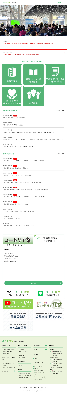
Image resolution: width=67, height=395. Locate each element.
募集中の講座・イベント (24, 349)
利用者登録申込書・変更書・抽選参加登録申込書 (57, 353)
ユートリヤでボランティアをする (9, 364)
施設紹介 (36, 349)
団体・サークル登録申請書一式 (57, 364)
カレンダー (21, 355)
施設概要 (36, 368)
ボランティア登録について (9, 367)
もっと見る (61, 110)
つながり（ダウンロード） (24, 365)
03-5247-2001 (12, 258)
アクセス (33, 283)
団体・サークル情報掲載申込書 (57, 372)
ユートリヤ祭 (5, 371)
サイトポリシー (23, 387)
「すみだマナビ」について (9, 349)
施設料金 (36, 358)
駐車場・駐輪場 (38, 380)
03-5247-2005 (13, 260)
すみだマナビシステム (8, 351)
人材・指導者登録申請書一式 (57, 360)
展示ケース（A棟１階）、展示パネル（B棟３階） (25, 376)
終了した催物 (22, 357)
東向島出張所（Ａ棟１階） (40, 373)
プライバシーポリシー (34, 387)
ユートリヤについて (38, 366)
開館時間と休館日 (39, 370)
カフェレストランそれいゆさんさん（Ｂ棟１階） (40, 377)
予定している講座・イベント (24, 352)
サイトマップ (44, 387)
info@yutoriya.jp (12, 261)
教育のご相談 (6, 353)
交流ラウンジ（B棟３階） (24, 373)
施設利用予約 (37, 345)
